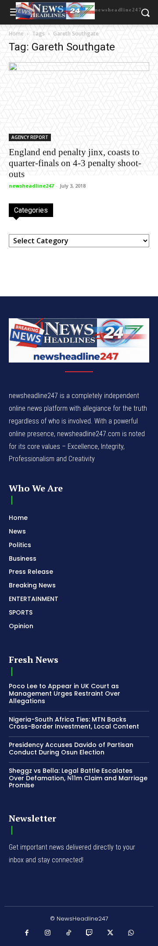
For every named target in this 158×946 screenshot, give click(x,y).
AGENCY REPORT (29, 137)
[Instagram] (48, 933)
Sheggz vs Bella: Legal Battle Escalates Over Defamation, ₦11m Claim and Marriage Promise (78, 778)
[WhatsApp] (131, 933)
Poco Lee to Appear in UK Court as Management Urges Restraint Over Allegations (64, 693)
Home (16, 33)
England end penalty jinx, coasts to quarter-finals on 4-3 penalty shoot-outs (75, 163)
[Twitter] (110, 933)
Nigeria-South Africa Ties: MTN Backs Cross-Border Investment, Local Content (74, 723)
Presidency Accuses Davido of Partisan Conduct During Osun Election (71, 748)
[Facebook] (27, 933)
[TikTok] (69, 933)
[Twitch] (89, 933)
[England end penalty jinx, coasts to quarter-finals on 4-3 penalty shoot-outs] (79, 101)
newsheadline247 (31, 185)
